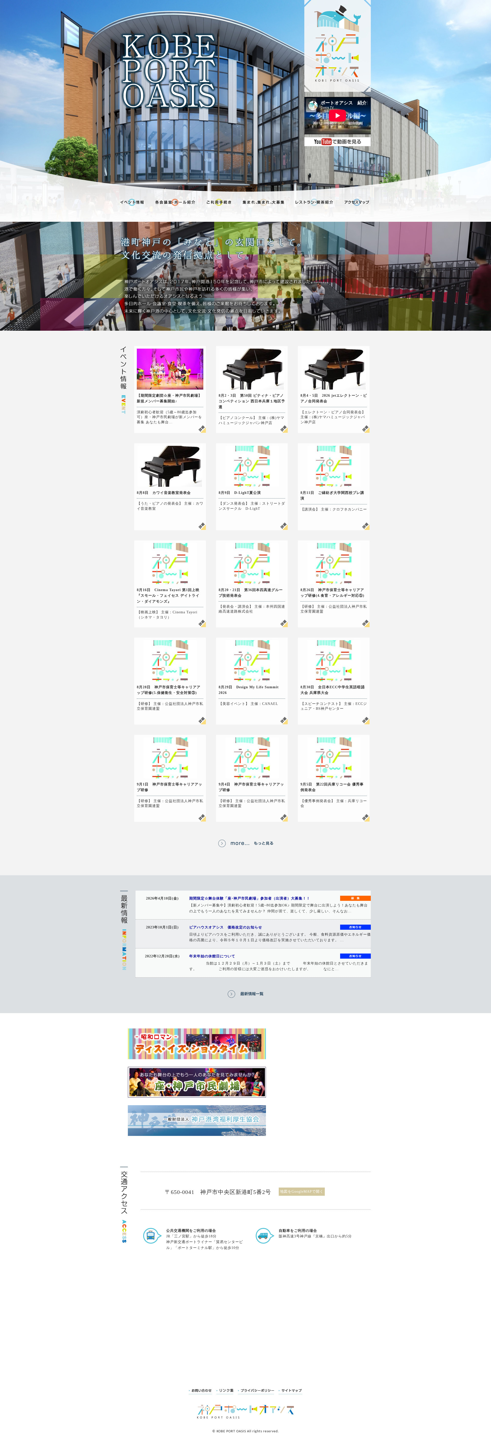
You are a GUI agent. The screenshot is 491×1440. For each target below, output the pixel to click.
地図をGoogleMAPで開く (301, 1191)
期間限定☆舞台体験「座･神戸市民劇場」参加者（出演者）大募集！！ (249, 898)
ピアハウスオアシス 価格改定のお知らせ (225, 927)
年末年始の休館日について (212, 956)
